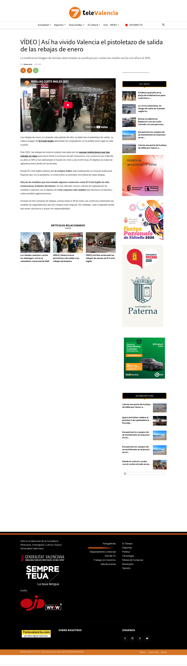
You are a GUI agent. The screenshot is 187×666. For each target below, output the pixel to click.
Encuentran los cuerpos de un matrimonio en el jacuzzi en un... (151, 135)
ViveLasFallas (75, 24)
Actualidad (43, 24)
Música (164, 652)
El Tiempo (127, 543)
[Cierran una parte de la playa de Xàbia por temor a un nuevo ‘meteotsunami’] (129, 148)
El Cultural (93, 24)
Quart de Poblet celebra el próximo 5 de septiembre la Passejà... (135, 420)
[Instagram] (132, 638)
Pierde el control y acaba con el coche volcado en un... (136, 462)
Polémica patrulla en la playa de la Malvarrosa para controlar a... (151, 95)
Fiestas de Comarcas (132, 559)
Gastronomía (153, 652)
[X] (29, 70)
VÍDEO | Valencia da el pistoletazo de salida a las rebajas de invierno (66, 258)
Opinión (126, 568)
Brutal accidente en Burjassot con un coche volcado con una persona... (151, 121)
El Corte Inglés (46, 141)
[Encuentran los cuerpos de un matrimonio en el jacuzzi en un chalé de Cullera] (129, 135)
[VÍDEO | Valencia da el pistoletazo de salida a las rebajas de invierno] (68, 242)
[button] (163, 25)
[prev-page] (22, 267)
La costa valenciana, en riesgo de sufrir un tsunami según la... (151, 108)
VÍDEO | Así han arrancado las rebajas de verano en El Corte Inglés (100, 258)
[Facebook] (23, 70)
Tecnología (128, 555)
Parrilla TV (110, 555)
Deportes (59, 24)
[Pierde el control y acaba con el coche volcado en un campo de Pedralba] (160, 464)
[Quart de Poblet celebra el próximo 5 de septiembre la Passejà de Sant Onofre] (160, 421)
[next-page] (26, 267)
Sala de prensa (108, 564)
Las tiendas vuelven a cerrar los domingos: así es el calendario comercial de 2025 (34, 258)
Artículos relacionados (68, 225)
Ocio (105, 24)
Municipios (127, 564)
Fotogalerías (109, 543)
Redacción (28, 64)
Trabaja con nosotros (104, 559)
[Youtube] (147, 638)
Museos (143, 652)
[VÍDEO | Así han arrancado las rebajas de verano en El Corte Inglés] (101, 242)
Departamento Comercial (103, 551)
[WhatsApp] (35, 70)
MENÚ (113, 24)
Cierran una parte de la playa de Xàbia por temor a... (152, 146)
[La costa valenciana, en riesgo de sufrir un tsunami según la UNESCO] (129, 109)
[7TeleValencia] (93, 13)
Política (126, 551)
